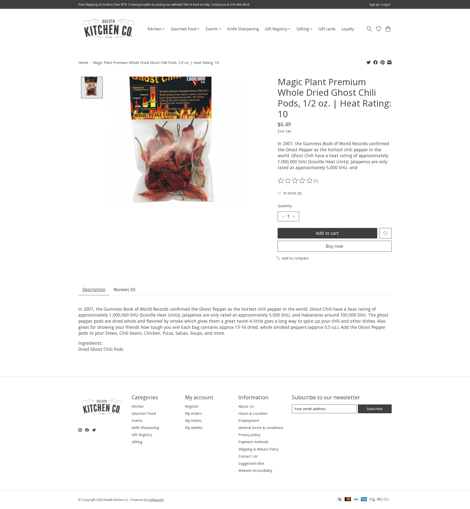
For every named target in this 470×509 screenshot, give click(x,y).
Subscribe (375, 408)
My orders (193, 413)
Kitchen (138, 406)
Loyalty (347, 29)
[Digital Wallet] (383, 499)
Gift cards (327, 29)
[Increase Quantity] (293, 216)
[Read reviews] (295, 181)
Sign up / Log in (379, 4)
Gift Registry (142, 434)
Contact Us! (248, 456)
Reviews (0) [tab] (124, 289)
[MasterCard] (348, 499)
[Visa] (356, 499)
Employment (248, 420)
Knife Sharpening (243, 29)
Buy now (334, 246)
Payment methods (253, 441)
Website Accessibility (255, 470)
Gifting (137, 441)
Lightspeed (156, 500)
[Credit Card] (340, 499)
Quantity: (285, 205)
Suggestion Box (251, 463)
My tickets (193, 420)
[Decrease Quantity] (283, 216)
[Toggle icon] (369, 28)
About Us (246, 406)
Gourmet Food (144, 413)
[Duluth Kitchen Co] (108, 29)
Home (83, 62)
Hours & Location (252, 413)
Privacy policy (249, 434)
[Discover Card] (372, 499)
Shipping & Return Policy (258, 449)
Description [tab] (94, 289)
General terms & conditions (260, 427)
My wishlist (194, 427)
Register (192, 406)
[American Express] (364, 499)
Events (137, 420)
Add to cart (327, 233)
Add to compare (295, 258)
